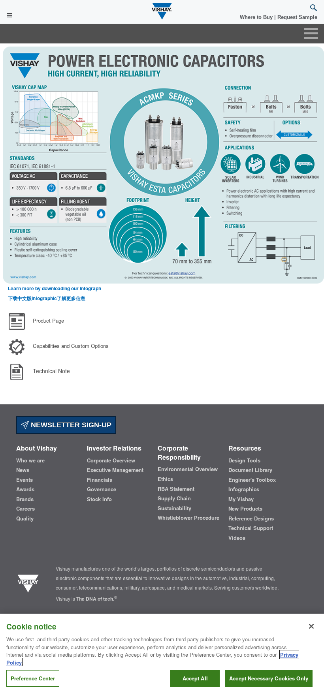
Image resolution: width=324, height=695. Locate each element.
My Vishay (241, 499)
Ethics (165, 479)
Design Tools (244, 460)
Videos (236, 537)
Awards (25, 489)
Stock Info (99, 499)
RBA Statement (176, 488)
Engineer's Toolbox (252, 479)
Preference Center (33, 678)
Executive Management (115, 469)
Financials (99, 479)
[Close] (311, 626)
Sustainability (174, 508)
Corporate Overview (111, 460)
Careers (25, 508)
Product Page (48, 320)
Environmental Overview (188, 469)
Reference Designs (251, 518)
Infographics (243, 489)
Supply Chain (174, 498)
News (22, 469)
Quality (25, 518)
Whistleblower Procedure (188, 517)
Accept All (195, 678)
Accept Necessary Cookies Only (268, 678)
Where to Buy (257, 17)
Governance (101, 489)
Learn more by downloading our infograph (54, 288)
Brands (25, 499)
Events (24, 479)
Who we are (30, 460)
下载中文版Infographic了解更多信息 (46, 298)
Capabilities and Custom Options (71, 345)
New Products (245, 508)
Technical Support (250, 528)
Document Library (250, 469)
